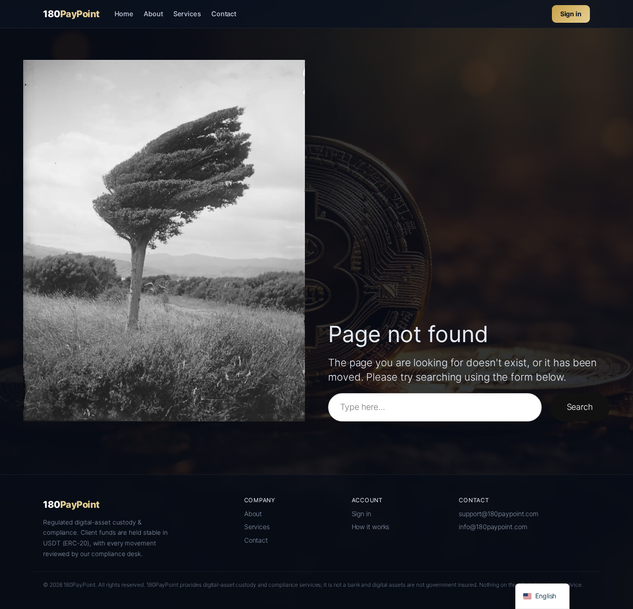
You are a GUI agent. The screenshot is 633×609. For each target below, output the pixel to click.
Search (580, 407)
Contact (223, 14)
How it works (371, 527)
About (153, 14)
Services (187, 14)
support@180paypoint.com (498, 514)
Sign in (571, 14)
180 (71, 13)
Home (124, 14)
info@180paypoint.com (493, 527)
